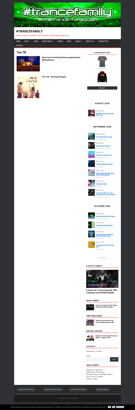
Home (18, 41)
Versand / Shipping (102, 389)
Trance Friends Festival (104, 164)
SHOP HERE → (102, 88)
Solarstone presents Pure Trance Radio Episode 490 (105, 321)
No (113, 407)
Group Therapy (92, 300)
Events (60, 41)
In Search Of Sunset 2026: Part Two (105, 114)
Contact (19, 45)
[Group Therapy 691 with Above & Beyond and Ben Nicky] (90, 309)
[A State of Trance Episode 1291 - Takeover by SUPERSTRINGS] (102, 287)
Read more (120, 407)
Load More (102, 257)
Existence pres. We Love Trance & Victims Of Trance (105, 193)
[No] (133, 407)
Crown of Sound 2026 (103, 155)
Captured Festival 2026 (104, 137)
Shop (26, 41)
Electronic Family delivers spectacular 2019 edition (61, 58)
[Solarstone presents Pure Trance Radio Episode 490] (90, 324)
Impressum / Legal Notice (94, 370)
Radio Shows (47, 41)
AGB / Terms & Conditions (94, 376)
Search (88, 356)
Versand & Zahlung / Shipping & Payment (99, 374)
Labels (77, 41)
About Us (89, 41)
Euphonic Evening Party (104, 225)
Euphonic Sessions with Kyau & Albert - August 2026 (107, 336)
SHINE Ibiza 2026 (101, 184)
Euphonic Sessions (94, 331)
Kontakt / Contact (92, 379)
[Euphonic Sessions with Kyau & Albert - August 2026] (90, 340)
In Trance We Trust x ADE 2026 (105, 246)
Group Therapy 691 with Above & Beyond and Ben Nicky (106, 306)
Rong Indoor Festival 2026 (105, 216)
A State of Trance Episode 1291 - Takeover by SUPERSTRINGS (102, 291)
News (69, 41)
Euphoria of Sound (103, 146)
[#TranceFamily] (67, 26)
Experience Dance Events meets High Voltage (104, 235)
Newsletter (103, 41)
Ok (109, 407)
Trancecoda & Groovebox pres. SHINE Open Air (105, 174)
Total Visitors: (90, 351)
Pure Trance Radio (94, 316)
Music (36, 41)
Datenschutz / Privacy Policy (95, 372)
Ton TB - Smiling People (54, 76)
